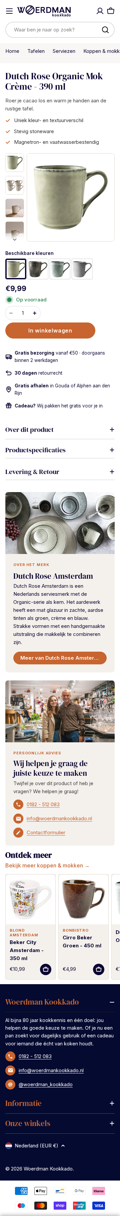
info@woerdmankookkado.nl (59, 818)
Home (12, 51)
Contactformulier (46, 832)
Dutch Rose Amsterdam (53, 576)
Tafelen (36, 51)
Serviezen (64, 51)
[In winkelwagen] (45, 969)
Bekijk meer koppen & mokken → (47, 865)
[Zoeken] (105, 30)
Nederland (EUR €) (36, 1145)
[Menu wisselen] (9, 11)
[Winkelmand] (111, 11)
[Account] (100, 11)
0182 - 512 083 (43, 804)
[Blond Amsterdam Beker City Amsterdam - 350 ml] (30, 899)
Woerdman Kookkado (48, 1169)
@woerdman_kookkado (46, 1084)
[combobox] (60, 30)
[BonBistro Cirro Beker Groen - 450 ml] (83, 899)
